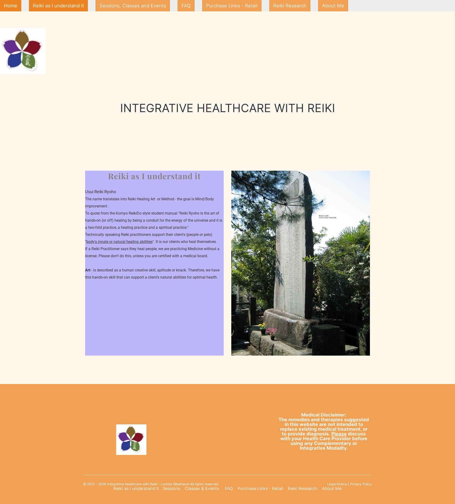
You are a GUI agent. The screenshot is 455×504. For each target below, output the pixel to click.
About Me (333, 6)
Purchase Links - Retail (232, 6)
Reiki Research (289, 6)
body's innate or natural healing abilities (119, 241)
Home (10, 6)
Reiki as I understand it (58, 6)
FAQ (186, 6)
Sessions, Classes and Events (133, 6)
